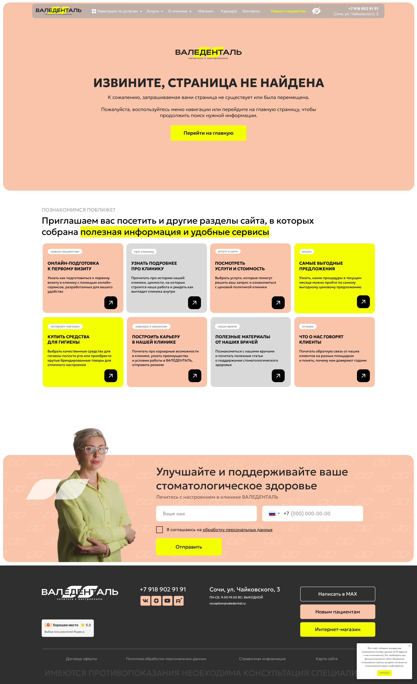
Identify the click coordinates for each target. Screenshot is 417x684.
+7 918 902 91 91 (363, 8)
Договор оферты (81, 658)
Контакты (251, 11)
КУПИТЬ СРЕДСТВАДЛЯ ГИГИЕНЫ (68, 339)
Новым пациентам (288, 11)
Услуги (153, 11)
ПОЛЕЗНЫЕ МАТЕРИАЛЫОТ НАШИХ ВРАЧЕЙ (242, 339)
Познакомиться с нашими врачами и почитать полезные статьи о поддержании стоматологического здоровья (246, 358)
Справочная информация (262, 658)
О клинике (177, 11)
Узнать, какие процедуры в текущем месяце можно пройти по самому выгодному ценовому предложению (330, 282)
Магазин (206, 11)
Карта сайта (327, 658)
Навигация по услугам (117, 11)
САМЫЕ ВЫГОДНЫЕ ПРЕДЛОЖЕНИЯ (321, 266)
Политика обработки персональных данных (166, 658)
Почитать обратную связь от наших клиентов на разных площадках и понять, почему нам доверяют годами (333, 355)
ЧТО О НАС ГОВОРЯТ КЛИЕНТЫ (321, 339)
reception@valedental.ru (227, 603)
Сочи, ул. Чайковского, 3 (356, 13)
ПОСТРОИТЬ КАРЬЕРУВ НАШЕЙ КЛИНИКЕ (156, 339)
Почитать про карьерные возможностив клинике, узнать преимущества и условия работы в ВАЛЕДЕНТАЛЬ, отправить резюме (165, 358)
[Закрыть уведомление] (409, 645)
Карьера (229, 11)
